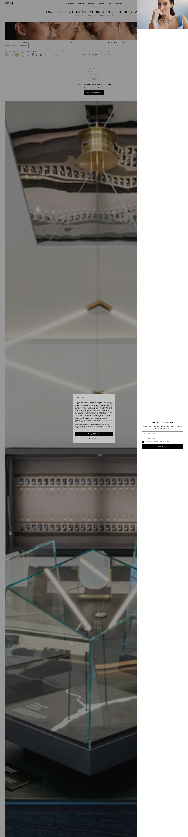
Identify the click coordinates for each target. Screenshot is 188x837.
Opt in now (162, 446)
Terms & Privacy (164, 442)
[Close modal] (94, 418)
